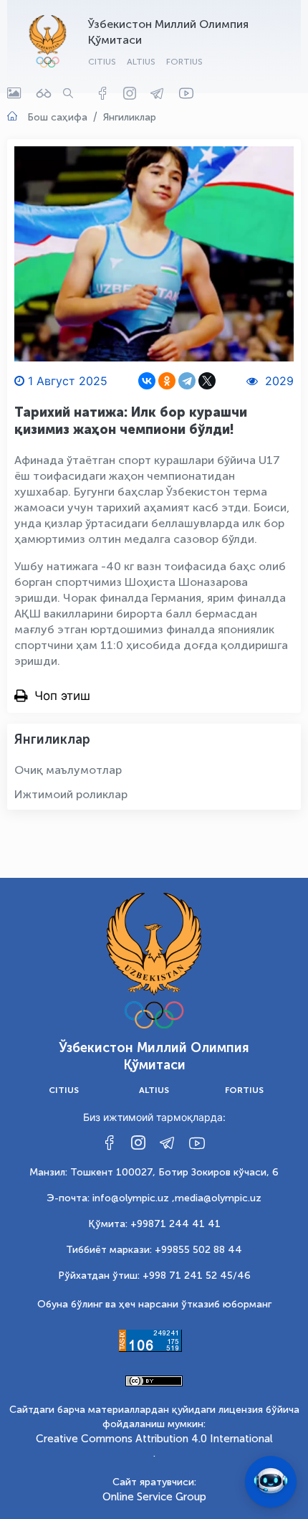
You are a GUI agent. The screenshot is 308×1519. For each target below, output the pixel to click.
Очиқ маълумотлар (68, 770)
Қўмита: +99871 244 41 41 (154, 1224)
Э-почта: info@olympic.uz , (111, 1198)
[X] (207, 380)
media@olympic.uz (218, 1198)
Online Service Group (154, 1496)
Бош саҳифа (57, 117)
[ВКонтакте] (146, 380)
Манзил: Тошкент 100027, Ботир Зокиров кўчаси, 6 (154, 1172)
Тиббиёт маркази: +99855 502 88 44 (154, 1250)
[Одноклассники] (166, 380)
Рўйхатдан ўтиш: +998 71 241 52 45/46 (154, 1275)
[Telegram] (187, 380)
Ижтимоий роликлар (70, 794)
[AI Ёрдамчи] (271, 1482)
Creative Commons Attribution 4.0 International (154, 1438)
